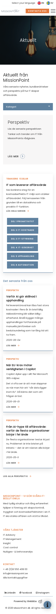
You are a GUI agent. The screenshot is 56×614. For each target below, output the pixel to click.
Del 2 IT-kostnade (22, 230)
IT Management (12, 539)
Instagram (43, 592)
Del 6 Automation (22, 264)
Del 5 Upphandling (22, 256)
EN (43, 3)
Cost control (10, 547)
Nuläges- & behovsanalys (18, 551)
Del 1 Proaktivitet (22, 221)
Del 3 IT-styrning (22, 238)
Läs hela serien (16, 210)
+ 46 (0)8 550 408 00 (15, 569)
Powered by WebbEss (25, 601)
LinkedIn (11, 592)
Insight (7, 543)
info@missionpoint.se (15, 573)
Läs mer (11, 345)
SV (52, 3)
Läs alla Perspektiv (15, 476)
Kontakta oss (37, 10)
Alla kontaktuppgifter (15, 577)
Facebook (26, 592)
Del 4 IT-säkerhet (22, 247)
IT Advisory (9, 534)
